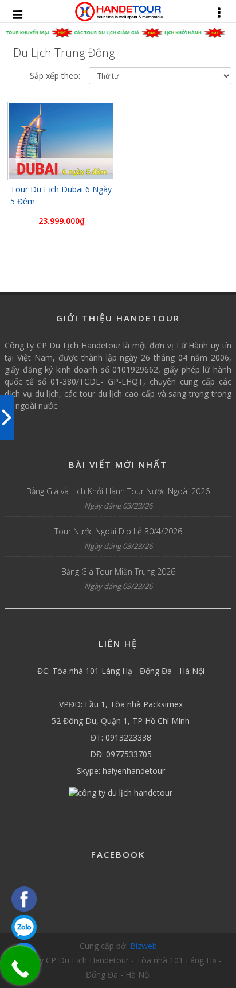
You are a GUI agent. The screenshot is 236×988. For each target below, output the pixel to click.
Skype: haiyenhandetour (121, 770)
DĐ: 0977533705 (121, 754)
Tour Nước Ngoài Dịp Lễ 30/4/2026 (118, 531)
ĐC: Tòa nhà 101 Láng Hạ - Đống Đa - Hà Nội (120, 670)
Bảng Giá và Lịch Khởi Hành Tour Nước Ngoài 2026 (118, 491)
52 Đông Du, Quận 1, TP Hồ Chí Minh (121, 720)
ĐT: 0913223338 (121, 737)
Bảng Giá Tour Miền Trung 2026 (118, 571)
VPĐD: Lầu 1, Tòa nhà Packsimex (121, 704)
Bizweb (143, 945)
